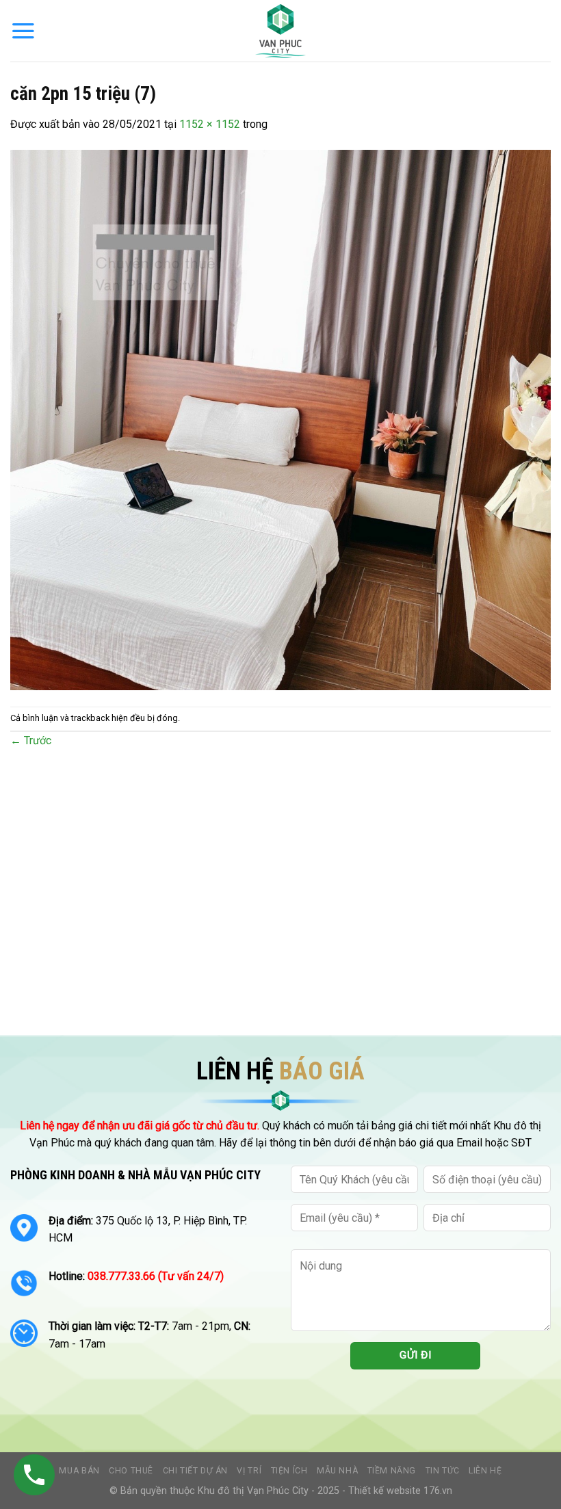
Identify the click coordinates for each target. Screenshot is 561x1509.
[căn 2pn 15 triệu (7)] (280, 418)
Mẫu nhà (337, 1470)
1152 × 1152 (209, 124)
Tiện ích (289, 1470)
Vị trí (249, 1470)
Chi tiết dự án (196, 1470)
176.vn (437, 1491)
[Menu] (23, 30)
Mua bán (79, 1470)
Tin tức (443, 1470)
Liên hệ (485, 1470)
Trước (30, 740)
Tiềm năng (392, 1470)
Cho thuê (131, 1470)
